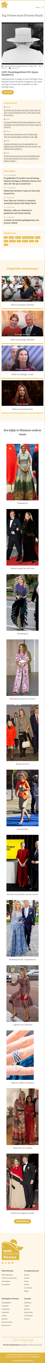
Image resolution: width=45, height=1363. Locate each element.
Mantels (4, 1319)
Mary (6, 241)
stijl (36, 241)
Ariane (26, 1285)
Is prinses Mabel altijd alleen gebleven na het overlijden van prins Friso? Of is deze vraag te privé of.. (22, 124)
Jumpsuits (5, 1312)
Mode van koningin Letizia (23, 374)
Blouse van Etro (22, 764)
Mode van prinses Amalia (22, 409)
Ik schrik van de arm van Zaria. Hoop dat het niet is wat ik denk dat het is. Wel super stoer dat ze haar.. (22, 112)
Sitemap (19, 1357)
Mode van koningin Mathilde (22, 340)
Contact (39, 1345)
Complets (5, 1306)
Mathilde (12, 241)
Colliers (26, 1306)
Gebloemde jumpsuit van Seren (22, 699)
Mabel (26, 1291)
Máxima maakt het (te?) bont (22, 568)
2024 (5, 237)
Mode (19, 241)
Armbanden (28, 1312)
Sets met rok (6, 1325)
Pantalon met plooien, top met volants (22, 894)
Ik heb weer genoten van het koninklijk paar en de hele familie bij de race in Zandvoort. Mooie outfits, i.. (22, 158)
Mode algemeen (7, 1275)
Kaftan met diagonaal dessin (22, 1213)
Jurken (4, 1316)
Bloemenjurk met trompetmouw (22, 959)
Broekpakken (6, 1303)
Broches (27, 1309)
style (5, 245)
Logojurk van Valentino (22, 1025)
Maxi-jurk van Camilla (22, 1148)
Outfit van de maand (9, 1278)
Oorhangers (28, 1316)
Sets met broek (7, 1322)
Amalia (11, 237)
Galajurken (6, 1309)
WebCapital (29, 1361)
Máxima (13, 66)
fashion (18, 237)
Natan (31, 241)
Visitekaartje (22, 503)
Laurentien (28, 1288)
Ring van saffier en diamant (22, 1083)
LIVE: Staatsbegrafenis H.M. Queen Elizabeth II (20, 73)
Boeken (25, 1345)
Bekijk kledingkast (22, 1221)
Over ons (32, 1345)
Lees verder (7, 92)
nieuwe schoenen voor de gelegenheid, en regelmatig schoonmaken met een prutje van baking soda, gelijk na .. (22, 146)
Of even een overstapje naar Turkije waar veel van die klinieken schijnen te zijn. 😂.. (21, 135)
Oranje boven (22, 829)
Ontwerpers (6, 1281)
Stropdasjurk (22, 633)
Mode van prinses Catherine (22, 305)
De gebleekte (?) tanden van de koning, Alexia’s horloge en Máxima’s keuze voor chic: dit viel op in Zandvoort (22, 181)
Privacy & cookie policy (32, 1357)
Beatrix (7, 66)
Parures (27, 1319)
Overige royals (32, 66)
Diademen (28, 1303)
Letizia (38, 237)
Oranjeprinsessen (21, 66)
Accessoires (6, 1285)
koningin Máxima (28, 237)
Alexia (26, 1281)
